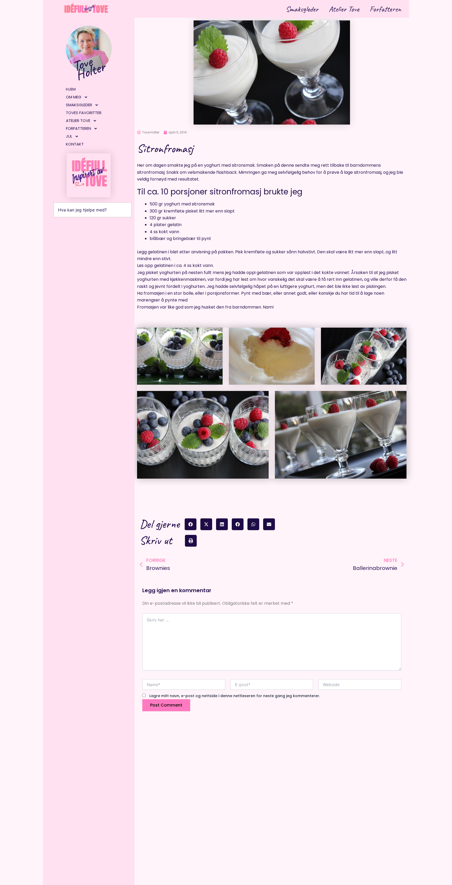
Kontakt (75, 144)
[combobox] (93, 210)
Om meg (73, 97)
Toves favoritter (83, 112)
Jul (69, 136)
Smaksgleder (302, 9)
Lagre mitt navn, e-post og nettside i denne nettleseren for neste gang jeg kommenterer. (234, 695)
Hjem (71, 89)
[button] (190, 524)
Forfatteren (385, 9)
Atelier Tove (344, 9)
